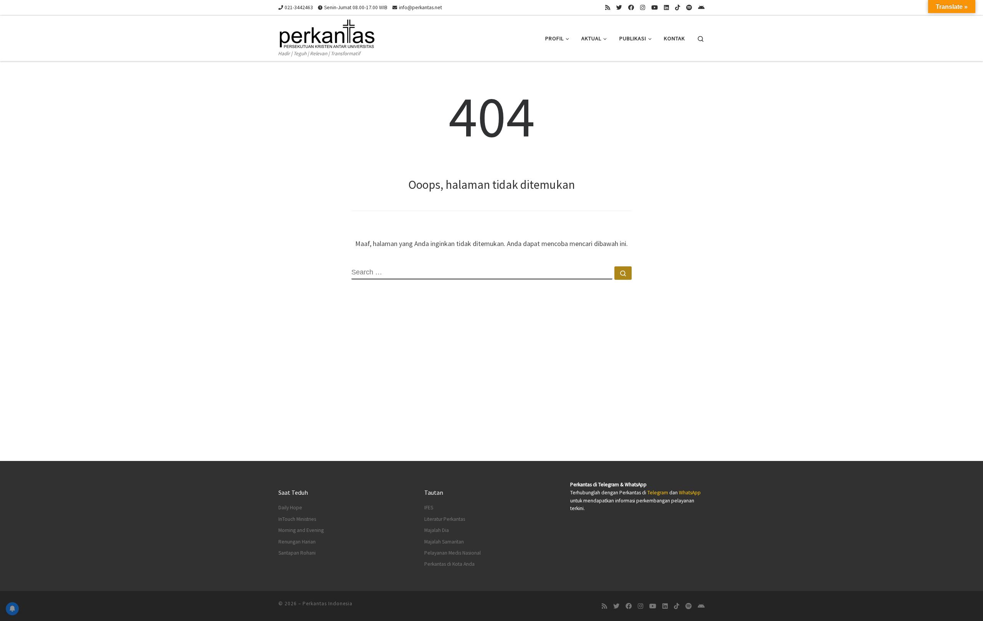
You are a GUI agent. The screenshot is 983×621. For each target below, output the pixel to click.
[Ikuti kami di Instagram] (642, 7)
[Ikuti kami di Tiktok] (677, 7)
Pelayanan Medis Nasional (452, 553)
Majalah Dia (436, 530)
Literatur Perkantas (444, 519)
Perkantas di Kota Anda (449, 564)
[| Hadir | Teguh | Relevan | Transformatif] (326, 32)
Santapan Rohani (297, 553)
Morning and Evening (301, 530)
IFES (428, 507)
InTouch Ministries (297, 519)
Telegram (657, 492)
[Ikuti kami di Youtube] (654, 7)
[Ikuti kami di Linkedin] (666, 7)
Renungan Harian (297, 541)
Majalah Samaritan (444, 541)
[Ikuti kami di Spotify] (689, 7)
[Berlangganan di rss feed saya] (607, 7)
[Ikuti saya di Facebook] (631, 7)
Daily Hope (290, 507)
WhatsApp (690, 492)
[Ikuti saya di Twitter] (619, 7)
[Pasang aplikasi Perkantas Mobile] (701, 7)
